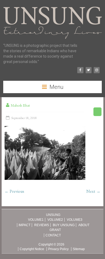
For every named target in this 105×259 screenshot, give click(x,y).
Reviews (41, 225)
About (83, 225)
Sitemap (79, 249)
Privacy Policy (58, 249)
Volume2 (55, 220)
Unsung (53, 215)
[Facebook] (80, 70)
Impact (24, 225)
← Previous (14, 191)
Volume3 (74, 220)
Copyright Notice (32, 249)
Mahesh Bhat (20, 105)
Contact (53, 235)
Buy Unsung (64, 225)
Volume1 (36, 220)
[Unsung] (53, 6)
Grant (55, 230)
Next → (93, 191)
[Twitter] (89, 70)
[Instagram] (97, 70)
